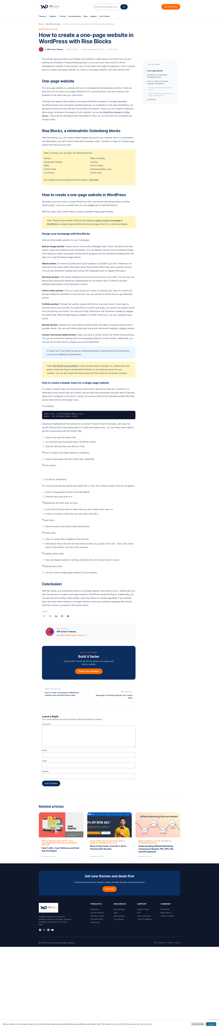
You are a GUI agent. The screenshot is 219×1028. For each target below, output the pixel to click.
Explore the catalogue (89, 671)
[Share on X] (50, 616)
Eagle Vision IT (166, 913)
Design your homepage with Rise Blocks (160, 89)
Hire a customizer (144, 916)
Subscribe (109, 889)
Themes (42, 16)
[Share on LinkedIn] (56, 616)
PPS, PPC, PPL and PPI (162, 841)
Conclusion (151, 99)
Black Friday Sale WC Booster (103, 841)
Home (41, 24)
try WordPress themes (110, 112)
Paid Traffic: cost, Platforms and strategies (58, 842)
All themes (95, 909)
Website (45, 771)
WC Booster (95, 922)
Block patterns (119, 916)
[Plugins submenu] (56, 16)
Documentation (120, 909)
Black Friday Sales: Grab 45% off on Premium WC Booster (108, 847)
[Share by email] (68, 616)
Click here (93, 180)
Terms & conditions (144, 919)
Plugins (53, 16)
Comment (47, 724)
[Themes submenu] (46, 16)
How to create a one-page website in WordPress (157, 82)
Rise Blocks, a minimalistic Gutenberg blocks (157, 76)
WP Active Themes (55, 49)
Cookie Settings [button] (198, 1024)
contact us (92, 205)
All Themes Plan (97, 919)
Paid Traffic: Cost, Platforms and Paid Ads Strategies (60, 849)
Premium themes (97, 913)
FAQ (138, 913)
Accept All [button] (211, 1024)
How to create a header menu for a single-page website (161, 94)
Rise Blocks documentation (65, 366)
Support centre (143, 909)
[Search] (124, 6)
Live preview (119, 919)
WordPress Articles (53, 24)
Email (44, 761)
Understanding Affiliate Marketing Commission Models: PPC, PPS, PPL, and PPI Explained (156, 849)
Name (44, 750)
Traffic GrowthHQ (167, 916)
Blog (115, 913)
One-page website (155, 71)
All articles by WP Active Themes (72, 635)
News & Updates (49, 841)
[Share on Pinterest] (62, 616)
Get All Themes (170, 7)
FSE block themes (97, 916)
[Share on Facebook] (44, 616)
